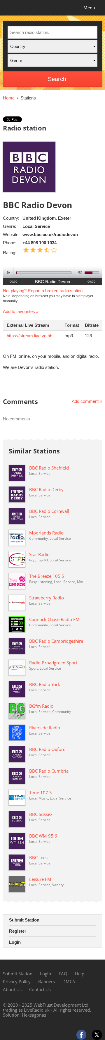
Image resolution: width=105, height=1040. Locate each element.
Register (17, 931)
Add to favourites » (20, 311)
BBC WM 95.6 (43, 836)
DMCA (68, 981)
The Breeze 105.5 (46, 576)
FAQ (63, 974)
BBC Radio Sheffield (49, 468)
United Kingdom (39, 218)
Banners (46, 981)
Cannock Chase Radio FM (54, 619)
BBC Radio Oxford (47, 749)
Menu (89, 8)
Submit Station (24, 919)
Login (15, 942)
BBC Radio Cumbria (49, 771)
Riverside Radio (44, 727)
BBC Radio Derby (46, 489)
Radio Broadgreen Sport (53, 663)
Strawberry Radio (46, 598)
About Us (12, 989)
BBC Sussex (40, 814)
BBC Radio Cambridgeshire (56, 641)
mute (79, 272)
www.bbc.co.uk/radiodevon (50, 234)
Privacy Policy (17, 981)
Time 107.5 (40, 792)
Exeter (64, 218)
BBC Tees (38, 857)
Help (79, 974)
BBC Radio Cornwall (49, 511)
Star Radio (39, 554)
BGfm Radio (41, 706)
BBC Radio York (44, 684)
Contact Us (40, 989)
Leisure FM (40, 879)
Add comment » (87, 401)
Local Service (36, 226)
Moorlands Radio (46, 533)
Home (9, 97)
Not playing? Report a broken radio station (43, 290)
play (8, 272)
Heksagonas (34, 1015)
